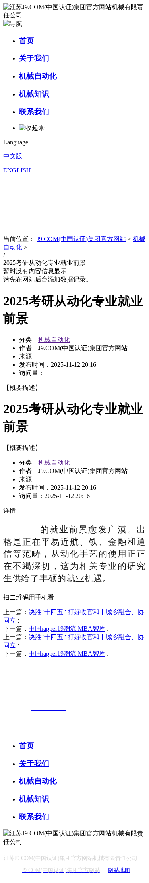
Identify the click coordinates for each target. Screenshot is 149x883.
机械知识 (35, 94)
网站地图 (119, 870)
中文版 (12, 156)
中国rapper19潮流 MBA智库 (67, 628)
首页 (26, 40)
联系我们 (35, 111)
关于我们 (35, 58)
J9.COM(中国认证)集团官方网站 (81, 239)
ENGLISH (17, 170)
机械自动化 (39, 76)
